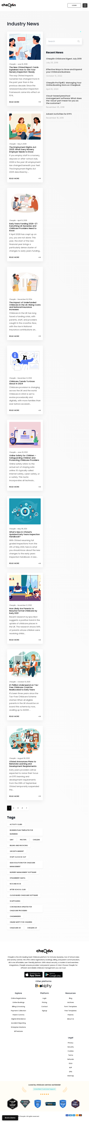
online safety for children (21, 922)
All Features (18, 1031)
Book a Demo (10, 1118)
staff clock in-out (18, 857)
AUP (70, 1067)
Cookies (71, 1051)
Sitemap (70, 1076)
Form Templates (70, 1006)
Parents (70, 1015)
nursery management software (23, 872)
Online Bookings (18, 1002)
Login (74, 5)
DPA (70, 1072)
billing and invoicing (19, 845)
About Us (70, 1019)
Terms (70, 1055)
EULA (70, 1063)
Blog (70, 998)
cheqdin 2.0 (32, 928)
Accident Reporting (18, 1023)
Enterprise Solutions (18, 1027)
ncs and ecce (15, 884)
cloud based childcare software (24, 895)
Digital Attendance (18, 1019)
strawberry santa (17, 878)
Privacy (70, 1043)
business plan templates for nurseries (21, 832)
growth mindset (17, 851)
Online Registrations (18, 998)
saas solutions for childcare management (22, 865)
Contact (44, 1006)
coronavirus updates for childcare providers (21, 909)
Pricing (44, 1002)
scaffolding (15, 901)
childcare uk (15, 928)
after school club (18, 889)
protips (23, 840)
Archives (70, 1002)
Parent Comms (18, 1015)
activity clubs (16, 824)
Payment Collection (18, 1011)
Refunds (71, 1059)
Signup (44, 1011)
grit (11, 840)
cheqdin (36, 840)
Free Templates (71, 1011)
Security (71, 1047)
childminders (15, 916)
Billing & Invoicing (18, 1006)
